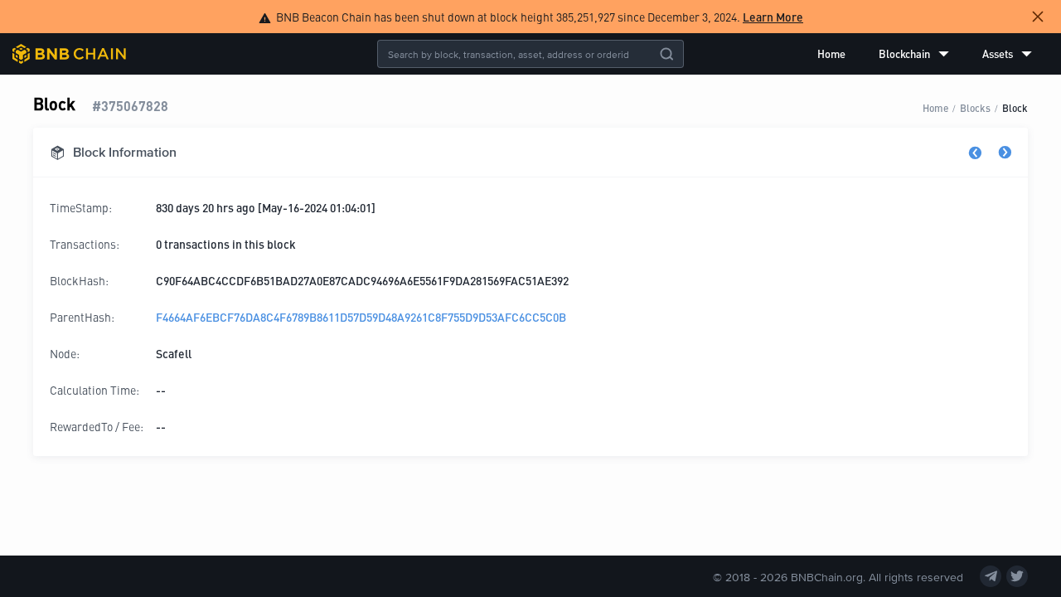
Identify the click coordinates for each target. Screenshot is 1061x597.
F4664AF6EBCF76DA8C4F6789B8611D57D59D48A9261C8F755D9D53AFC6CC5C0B (361, 316)
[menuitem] (831, 54)
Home (831, 53)
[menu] (925, 54)
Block (1015, 107)
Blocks (975, 107)
